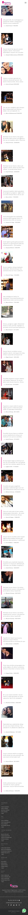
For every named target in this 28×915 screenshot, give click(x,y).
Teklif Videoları (5, 875)
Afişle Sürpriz (4, 808)
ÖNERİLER (4, 803)
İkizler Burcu (4, 864)
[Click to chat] (24, 912)
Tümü (2, 813)
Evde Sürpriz (4, 811)
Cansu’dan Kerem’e (5, 847)
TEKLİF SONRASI (6, 830)
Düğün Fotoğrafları (6, 837)
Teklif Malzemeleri (5, 822)
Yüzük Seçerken (5, 806)
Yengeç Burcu (4, 866)
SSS (2, 816)
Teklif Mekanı (4, 823)
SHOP (3, 871)
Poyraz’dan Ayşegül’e (6, 851)
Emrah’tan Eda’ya (5, 852)
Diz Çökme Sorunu (5, 825)
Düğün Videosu (5, 839)
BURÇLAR (4, 857)
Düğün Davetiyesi (5, 835)
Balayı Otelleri (5, 834)
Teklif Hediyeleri (5, 878)
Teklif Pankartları (5, 876)
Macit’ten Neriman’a (6, 849)
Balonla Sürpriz (5, 810)
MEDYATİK (4, 843)
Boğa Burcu (4, 863)
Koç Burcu (3, 861)
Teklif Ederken (4, 820)
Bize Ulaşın (13, 912)
